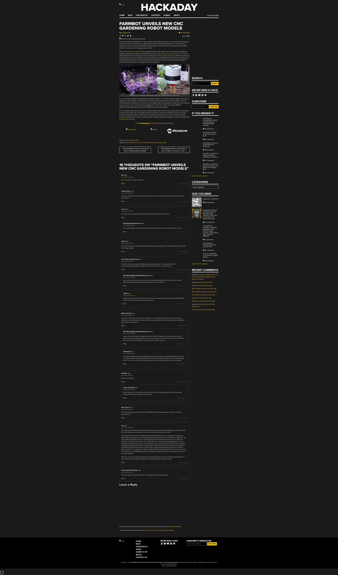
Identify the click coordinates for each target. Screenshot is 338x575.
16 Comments (185, 33)
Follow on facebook (193, 95)
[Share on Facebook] (120, 36)
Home (122, 15)
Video (138, 549)
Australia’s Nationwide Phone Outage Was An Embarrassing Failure (210, 122)
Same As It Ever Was (210, 199)
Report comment (183, 183)
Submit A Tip (141, 552)
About (177, 15)
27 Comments (209, 160)
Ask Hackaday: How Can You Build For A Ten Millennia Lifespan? (135, 150)
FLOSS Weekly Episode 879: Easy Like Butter (209, 245)
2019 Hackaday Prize (131, 142)
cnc (140, 142)
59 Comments (209, 202)
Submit (167, 15)
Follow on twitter (196, 95)
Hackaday (169, 7)
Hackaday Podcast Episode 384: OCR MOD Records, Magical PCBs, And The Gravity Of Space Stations (210, 214)
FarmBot (125, 52)
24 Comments (209, 129)
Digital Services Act (204, 562)
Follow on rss (202, 95)
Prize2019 (148, 123)
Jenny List (126, 33)
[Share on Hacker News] (125, 36)
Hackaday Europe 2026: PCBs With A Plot (210, 134)
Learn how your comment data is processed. (159, 530)
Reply (123, 183)
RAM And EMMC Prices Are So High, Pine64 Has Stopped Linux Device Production (205, 277)
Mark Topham (196, 289)
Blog (130, 15)
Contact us (205, 95)
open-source (136, 52)
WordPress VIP (172, 566)
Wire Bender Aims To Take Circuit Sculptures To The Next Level (174, 150)
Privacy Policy (184, 562)
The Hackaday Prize (132, 140)
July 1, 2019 (186, 36)
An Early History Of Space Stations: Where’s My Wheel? (210, 155)
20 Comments (209, 173)
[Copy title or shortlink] (130, 36)
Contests (155, 15)
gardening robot (161, 142)
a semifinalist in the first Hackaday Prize (169, 54)
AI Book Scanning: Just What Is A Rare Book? (210, 255)
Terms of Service (193, 562)
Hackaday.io (142, 15)
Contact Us (141, 557)
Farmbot (145, 142)
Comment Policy (175, 526)
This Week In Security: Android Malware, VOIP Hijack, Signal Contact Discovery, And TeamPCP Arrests (210, 231)
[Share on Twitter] (123, 36)
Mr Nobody (195, 295)
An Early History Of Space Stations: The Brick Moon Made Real (210, 166)
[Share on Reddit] (128, 36)
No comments (209, 139)
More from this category (200, 176)
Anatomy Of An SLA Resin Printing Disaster (210, 144)
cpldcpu (194, 285)
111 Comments (209, 261)
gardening (151, 142)
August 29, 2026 (213, 15)
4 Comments (209, 240)
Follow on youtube (199, 95)
